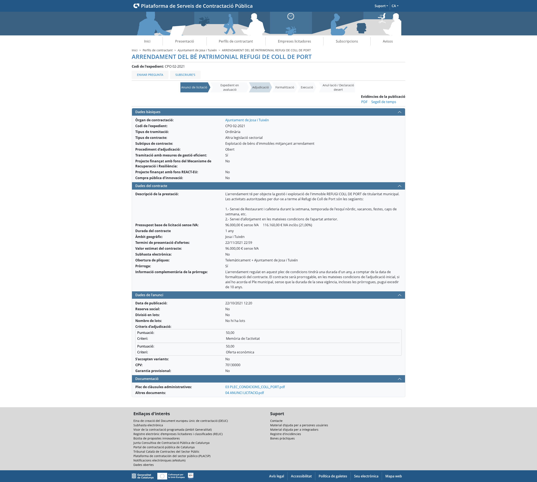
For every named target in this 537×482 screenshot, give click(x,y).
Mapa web (393, 476)
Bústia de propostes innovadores (156, 438)
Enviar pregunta (150, 75)
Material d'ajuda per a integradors (294, 430)
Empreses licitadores (294, 41)
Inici (147, 41)
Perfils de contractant (236, 41)
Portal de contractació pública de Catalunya (164, 447)
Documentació (147, 378)
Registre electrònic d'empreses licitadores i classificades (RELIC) (178, 434)
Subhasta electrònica (148, 425)
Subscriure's (185, 75)
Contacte (276, 421)
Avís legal (276, 476)
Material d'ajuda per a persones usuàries (299, 425)
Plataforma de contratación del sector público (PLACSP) (171, 456)
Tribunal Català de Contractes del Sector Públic (166, 452)
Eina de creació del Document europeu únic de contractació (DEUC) (180, 421)
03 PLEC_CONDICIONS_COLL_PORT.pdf (255, 387)
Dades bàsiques (147, 112)
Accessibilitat (301, 476)
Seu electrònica (366, 476)
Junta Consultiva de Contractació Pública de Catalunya (171, 443)
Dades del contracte (151, 185)
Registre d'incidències (285, 434)
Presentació (184, 41)
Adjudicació (260, 87)
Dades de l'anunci (149, 295)
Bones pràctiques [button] (282, 438)
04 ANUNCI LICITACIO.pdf (244, 392)
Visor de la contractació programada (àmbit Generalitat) (172, 430)
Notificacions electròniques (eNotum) (159, 460)
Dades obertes (143, 465)
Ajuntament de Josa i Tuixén (197, 50)
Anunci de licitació (194, 87)
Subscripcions (347, 41)
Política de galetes (333, 476)
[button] (381, 6)
